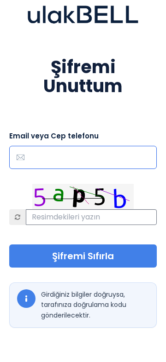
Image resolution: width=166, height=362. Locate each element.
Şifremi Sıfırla (83, 256)
